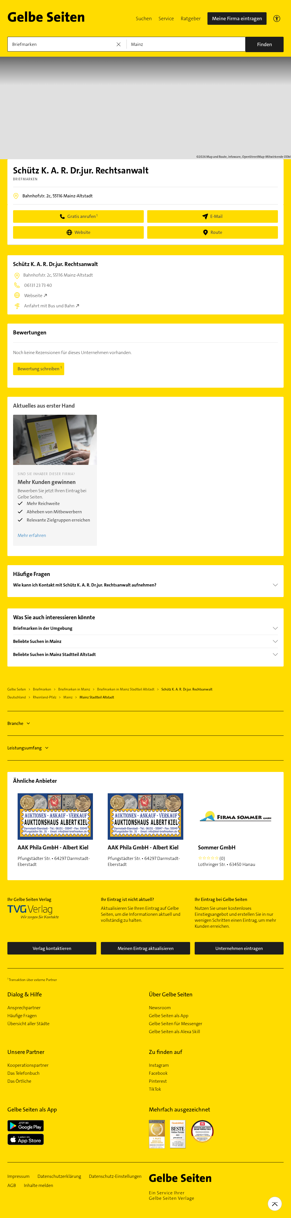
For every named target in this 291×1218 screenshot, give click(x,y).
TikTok (155, 1089)
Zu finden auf (165, 1052)
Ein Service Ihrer (171, 1195)
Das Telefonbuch (23, 1073)
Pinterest (158, 1081)
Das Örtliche (19, 1081)
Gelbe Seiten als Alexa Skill (174, 1032)
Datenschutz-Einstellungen (115, 1176)
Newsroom (160, 1008)
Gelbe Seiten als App (168, 1016)
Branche (15, 723)
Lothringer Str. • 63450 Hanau (226, 855)
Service (166, 18)
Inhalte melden (38, 1185)
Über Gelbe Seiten (171, 994)
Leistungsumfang (24, 748)
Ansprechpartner (24, 1008)
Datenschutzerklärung (59, 1176)
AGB (11, 1185)
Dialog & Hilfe (24, 994)
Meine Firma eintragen (237, 18)
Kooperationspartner (28, 1065)
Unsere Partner (25, 1052)
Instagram (159, 1065)
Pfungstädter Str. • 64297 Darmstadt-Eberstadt (54, 855)
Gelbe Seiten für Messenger (175, 1024)
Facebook (158, 1073)
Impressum (18, 1176)
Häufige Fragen (22, 1016)
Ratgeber (191, 18)
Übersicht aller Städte (28, 1024)
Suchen (144, 18)
